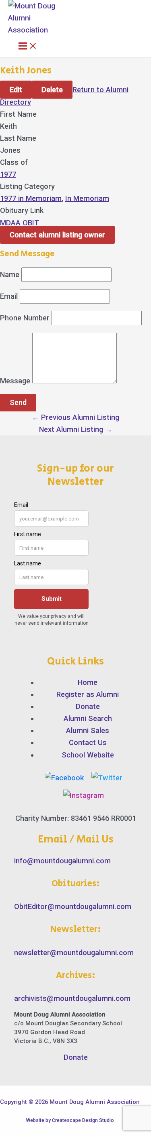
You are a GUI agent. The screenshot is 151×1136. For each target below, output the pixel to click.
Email (9, 296)
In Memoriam (87, 198)
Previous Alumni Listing (75, 417)
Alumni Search (88, 718)
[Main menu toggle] (28, 46)
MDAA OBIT (19, 223)
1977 (8, 174)
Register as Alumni (87, 694)
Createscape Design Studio (83, 1120)
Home (87, 682)
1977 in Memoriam (31, 198)
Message (15, 381)
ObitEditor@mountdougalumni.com (72, 906)
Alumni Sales (87, 730)
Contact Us (88, 742)
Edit (16, 89)
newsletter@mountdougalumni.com (74, 952)
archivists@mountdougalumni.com (72, 998)
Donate (88, 706)
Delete (52, 89)
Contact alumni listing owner (57, 235)
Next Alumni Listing (75, 429)
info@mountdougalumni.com (62, 861)
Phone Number (25, 318)
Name (9, 274)
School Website (88, 755)
